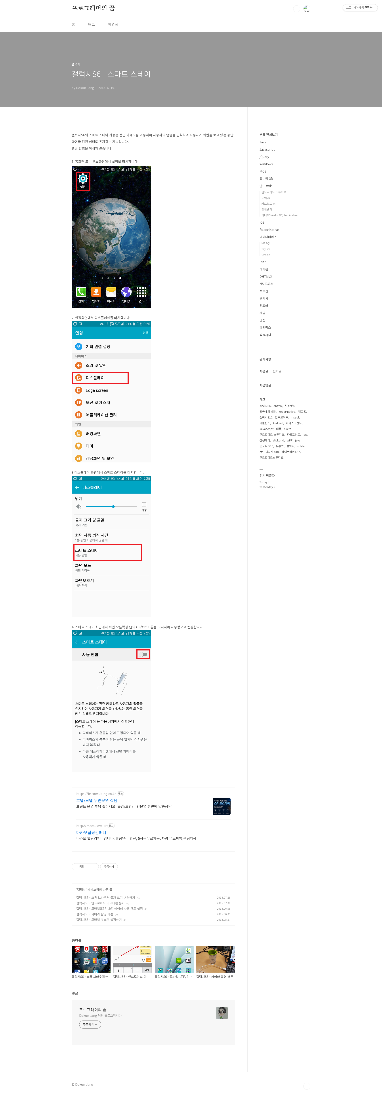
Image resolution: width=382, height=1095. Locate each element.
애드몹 (302, 411)
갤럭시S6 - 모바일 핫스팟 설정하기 (99, 919)
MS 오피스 (266, 283)
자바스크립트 (294, 423)
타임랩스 (265, 327)
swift (287, 429)
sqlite (301, 446)
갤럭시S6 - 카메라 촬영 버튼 (94, 914)
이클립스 (265, 423)
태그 (91, 24)
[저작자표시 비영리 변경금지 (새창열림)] (124, 867)
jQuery (264, 156)
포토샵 (264, 291)
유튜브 (280, 446)
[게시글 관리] (94, 866)
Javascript (267, 149)
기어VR (266, 198)
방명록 (113, 24)
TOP (306, 1086)
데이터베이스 (268, 237)
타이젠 (264, 269)
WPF (289, 440)
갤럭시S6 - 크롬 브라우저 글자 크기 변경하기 (105, 897)
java (297, 440)
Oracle (266, 255)
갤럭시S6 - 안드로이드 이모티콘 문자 (100, 903)
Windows (266, 164)
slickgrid (278, 440)
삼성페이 (265, 440)
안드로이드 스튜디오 (274, 192)
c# (261, 452)
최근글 (264, 371)
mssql (295, 417)
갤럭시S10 (266, 417)
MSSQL (266, 243)
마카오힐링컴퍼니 (91, 832)
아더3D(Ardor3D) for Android (280, 215)
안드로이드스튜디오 (271, 457)
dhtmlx (277, 406)
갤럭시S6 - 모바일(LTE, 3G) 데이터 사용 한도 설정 (109, 908)
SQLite (266, 249)
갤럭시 (81, 889)
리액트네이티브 (290, 452)
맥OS (263, 171)
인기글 (277, 371)
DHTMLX (266, 276)
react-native (287, 411)
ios (305, 434)
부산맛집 (290, 406)
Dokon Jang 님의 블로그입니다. (100, 1015)
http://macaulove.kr (91, 826)
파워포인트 (293, 434)
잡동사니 (265, 335)
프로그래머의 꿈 (93, 9)
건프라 (264, 305)
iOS (262, 222)
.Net (263, 262)
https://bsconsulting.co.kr (96, 794)
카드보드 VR (269, 204)
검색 (296, 9)
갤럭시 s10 (272, 452)
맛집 (262, 320)
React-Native (269, 229)
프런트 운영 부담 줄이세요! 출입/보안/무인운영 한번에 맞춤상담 (124, 806)
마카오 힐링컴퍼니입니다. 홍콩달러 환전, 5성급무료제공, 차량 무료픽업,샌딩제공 (136, 838)
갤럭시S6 (265, 406)
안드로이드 (267, 186)
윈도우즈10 (266, 446)
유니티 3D (266, 178)
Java (263, 142)
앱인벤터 (267, 209)
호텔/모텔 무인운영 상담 (97, 800)
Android (278, 423)
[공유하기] (88, 866)
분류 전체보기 (269, 134)
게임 (262, 313)
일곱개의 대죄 (268, 411)
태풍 (278, 429)
